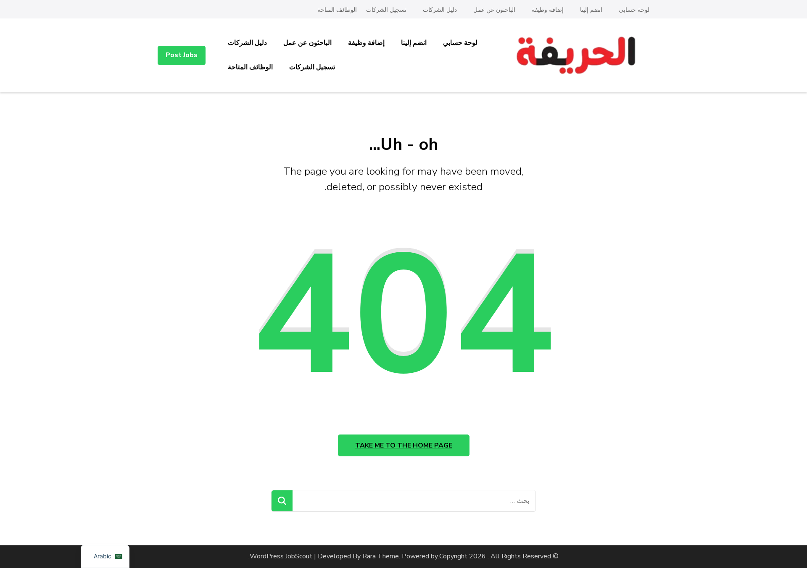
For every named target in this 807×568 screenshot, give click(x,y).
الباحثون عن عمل (494, 10)
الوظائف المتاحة (337, 10)
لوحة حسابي (634, 10)
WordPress (267, 556)
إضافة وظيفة (548, 10)
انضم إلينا (591, 10)
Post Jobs (182, 55)
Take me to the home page (403, 445)
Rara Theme (380, 556)
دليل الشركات (440, 10)
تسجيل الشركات (386, 10)
